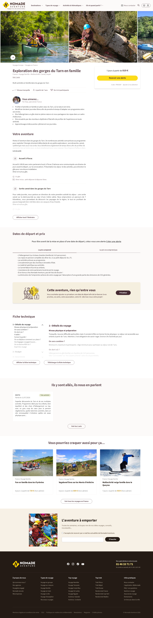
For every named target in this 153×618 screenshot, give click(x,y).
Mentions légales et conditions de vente (26, 612)
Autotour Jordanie (74, 600)
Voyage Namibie (73, 582)
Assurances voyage (130, 594)
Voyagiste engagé (18, 588)
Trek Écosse (99, 588)
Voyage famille (45, 588)
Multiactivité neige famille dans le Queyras (117, 484)
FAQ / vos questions (130, 588)
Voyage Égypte (73, 594)
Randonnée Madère (101, 597)
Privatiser (123, 293)
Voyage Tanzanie (73, 585)
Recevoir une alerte (117, 78)
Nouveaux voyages (47, 600)
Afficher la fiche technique (26, 362)
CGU (42, 612)
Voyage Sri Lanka (74, 591)
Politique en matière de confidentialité (59, 612)
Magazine (87, 612)
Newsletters (78, 612)
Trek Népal (99, 585)
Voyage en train (46, 591)
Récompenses (17, 594)
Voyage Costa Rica (74, 588)
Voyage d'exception (47, 597)
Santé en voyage (129, 591)
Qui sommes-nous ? (19, 582)
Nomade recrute (18, 591)
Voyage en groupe (47, 582)
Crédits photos (97, 612)
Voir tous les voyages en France (76, 501)
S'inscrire (112, 539)
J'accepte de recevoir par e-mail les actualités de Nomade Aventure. (89, 533)
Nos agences (17, 585)
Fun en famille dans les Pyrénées (29, 482)
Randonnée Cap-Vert (102, 594)
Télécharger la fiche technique (59, 362)
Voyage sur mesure (47, 585)
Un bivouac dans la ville (132, 600)
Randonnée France (101, 591)
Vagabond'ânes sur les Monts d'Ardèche (76, 482)
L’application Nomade (132, 585)
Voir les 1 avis (76, 426)
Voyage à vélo (45, 594)
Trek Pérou (99, 582)
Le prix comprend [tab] (44, 250)
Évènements (128, 597)
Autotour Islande (74, 597)
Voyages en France (31, 65)
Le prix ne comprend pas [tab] (108, 250)
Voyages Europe (18, 65)
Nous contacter (129, 582)
